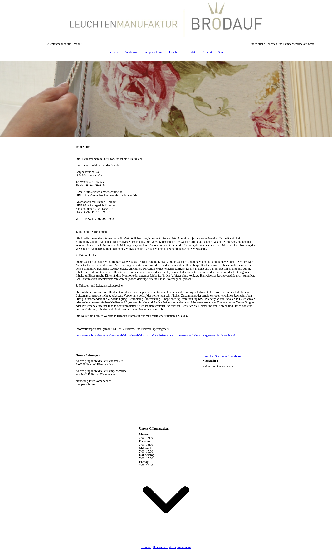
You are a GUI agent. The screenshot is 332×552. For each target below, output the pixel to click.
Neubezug (131, 52)
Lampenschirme (153, 52)
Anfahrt (207, 52)
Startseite (113, 52)
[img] (166, 19)
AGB (172, 547)
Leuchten (174, 52)
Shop (221, 52)
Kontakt (191, 52)
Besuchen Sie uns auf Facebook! (222, 356)
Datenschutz (160, 547)
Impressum (184, 547)
